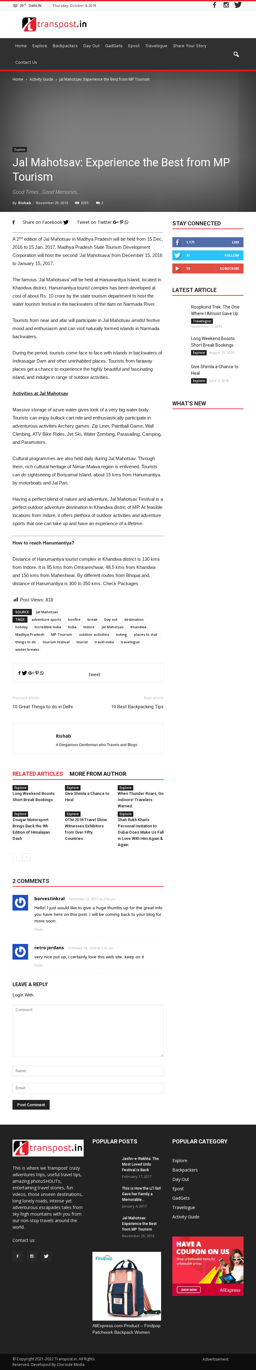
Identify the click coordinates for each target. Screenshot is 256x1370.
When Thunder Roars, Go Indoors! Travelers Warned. (141, 799)
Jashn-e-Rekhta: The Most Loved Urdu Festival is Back (140, 1164)
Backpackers (65, 45)
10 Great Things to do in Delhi (42, 707)
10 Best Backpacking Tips (137, 707)
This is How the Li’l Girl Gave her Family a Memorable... (141, 1194)
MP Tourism (61, 634)
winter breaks (27, 649)
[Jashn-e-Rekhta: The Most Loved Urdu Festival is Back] (104, 1168)
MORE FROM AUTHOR (98, 773)
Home (21, 45)
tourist (82, 642)
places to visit (145, 634)
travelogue (130, 642)
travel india (104, 642)
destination (134, 619)
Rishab (24, 202)
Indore (89, 627)
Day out (110, 619)
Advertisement (216, 1359)
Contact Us (26, 62)
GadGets (114, 45)
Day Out (91, 45)
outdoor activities (94, 634)
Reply (38, 929)
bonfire (74, 619)
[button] (236, 54)
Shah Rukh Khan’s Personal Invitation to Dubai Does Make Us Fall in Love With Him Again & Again (141, 832)
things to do (25, 642)
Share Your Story (190, 45)
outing (121, 634)
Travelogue (156, 45)
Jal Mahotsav (47, 612)
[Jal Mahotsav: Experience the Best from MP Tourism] (104, 1227)
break (92, 619)
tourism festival (56, 642)
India (72, 627)
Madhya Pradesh (29, 634)
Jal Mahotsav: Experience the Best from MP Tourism (139, 1224)
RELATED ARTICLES (37, 773)
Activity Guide (185, 1217)
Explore (39, 45)
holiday (21, 627)
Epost (134, 45)
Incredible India (48, 627)
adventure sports (46, 619)
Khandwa (138, 627)
